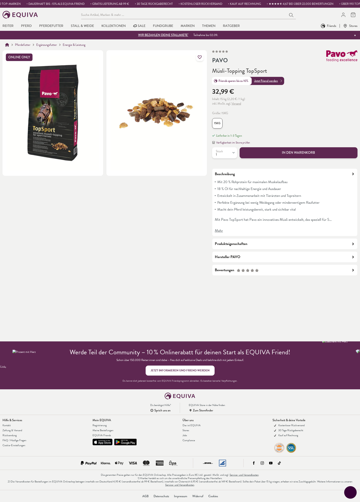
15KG (217, 123)
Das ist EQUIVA (191, 425)
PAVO (220, 60)
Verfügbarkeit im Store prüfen (233, 142)
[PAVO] (342, 57)
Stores (353, 25)
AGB (145, 496)
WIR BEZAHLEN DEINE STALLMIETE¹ (163, 35)
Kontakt (6, 425)
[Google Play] (125, 442)
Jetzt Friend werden (266, 80)
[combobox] (184, 14)
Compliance (188, 440)
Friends (331, 25)
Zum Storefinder (203, 410)
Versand (236, 103)
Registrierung (99, 425)
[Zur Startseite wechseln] (20, 15)
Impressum (180, 496)
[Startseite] (7, 45)
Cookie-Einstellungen (13, 445)
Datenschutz (161, 496)
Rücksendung (9, 435)
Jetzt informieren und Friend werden (180, 370)
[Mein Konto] (343, 14)
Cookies (213, 496)
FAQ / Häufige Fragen (14, 440)
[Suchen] (291, 14)
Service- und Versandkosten (244, 475)
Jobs (184, 435)
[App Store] (102, 442)
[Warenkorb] (353, 14)
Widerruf (197, 496)
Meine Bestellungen (102, 430)
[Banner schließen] (355, 35)
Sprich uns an (162, 410)
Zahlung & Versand (12, 430)
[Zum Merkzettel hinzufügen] (200, 57)
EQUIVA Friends (101, 435)
